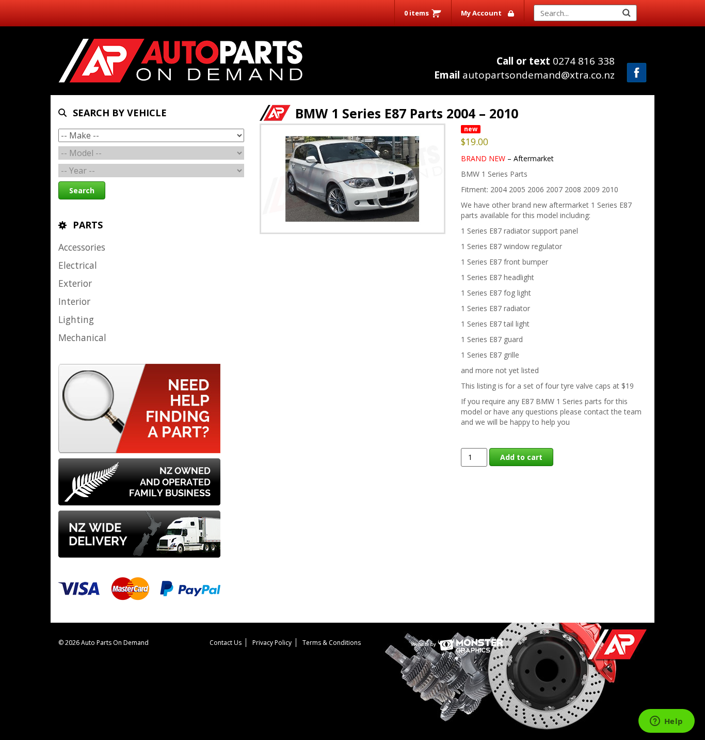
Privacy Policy (272, 642)
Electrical (77, 265)
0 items (416, 13)
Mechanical (82, 337)
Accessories (81, 247)
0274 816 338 (555, 61)
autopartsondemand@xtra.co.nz (524, 75)
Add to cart (521, 457)
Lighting (76, 319)
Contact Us (226, 642)
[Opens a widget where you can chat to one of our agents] (666, 722)
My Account (481, 13)
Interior (74, 301)
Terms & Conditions (331, 642)
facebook (637, 73)
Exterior (75, 283)
